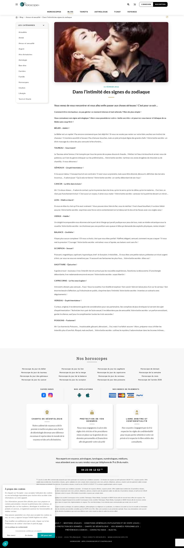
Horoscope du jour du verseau (111, 376)
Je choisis (29, 535)
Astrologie (23, 60)
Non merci (11, 535)
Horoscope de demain (150, 369)
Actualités (23, 32)
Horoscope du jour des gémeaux (34, 376)
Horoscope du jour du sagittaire (111, 369)
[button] (5, 544)
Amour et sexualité (26, 43)
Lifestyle (22, 93)
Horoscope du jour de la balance (73, 376)
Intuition (22, 88)
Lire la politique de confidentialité (16, 527)
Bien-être (22, 66)
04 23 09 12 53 (92, 469)
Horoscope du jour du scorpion (72, 380)
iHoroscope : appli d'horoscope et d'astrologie (91, 541)
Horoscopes (24, 82)
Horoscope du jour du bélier (34, 369)
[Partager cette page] (167, 17)
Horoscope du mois (150, 376)
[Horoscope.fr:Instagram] (50, 395)
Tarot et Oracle (25, 99)
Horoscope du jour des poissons (111, 380)
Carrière (22, 71)
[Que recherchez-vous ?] (128, 4)
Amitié (21, 38)
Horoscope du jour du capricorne (111, 372)
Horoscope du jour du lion (73, 369)
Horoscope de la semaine (150, 372)
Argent (21, 49)
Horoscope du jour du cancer (34, 380)
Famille (22, 77)
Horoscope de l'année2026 (150, 380)
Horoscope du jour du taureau (34, 372)
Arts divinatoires (25, 55)
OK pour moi (46, 535)
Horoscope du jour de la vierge (72, 372)
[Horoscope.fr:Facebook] (43, 395)
